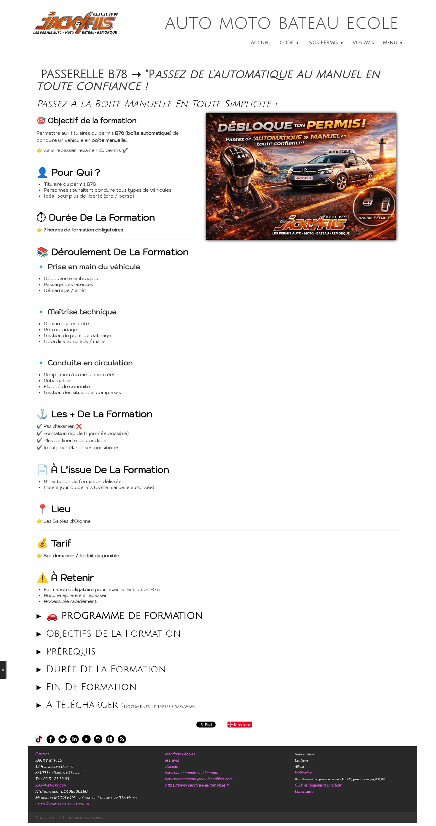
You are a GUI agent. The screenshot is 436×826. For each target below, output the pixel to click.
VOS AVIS (363, 42)
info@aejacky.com (50, 785)
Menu (393, 42)
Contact (42, 754)
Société (171, 766)
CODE (290, 42)
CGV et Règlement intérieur (318, 785)
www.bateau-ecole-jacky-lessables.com (199, 779)
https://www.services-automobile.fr (197, 785)
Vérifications (304, 773)
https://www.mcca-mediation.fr (62, 803)
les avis (172, 760)
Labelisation (305, 791)
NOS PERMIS (326, 42)
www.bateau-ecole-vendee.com (191, 773)
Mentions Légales (180, 754)
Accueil (261, 42)
